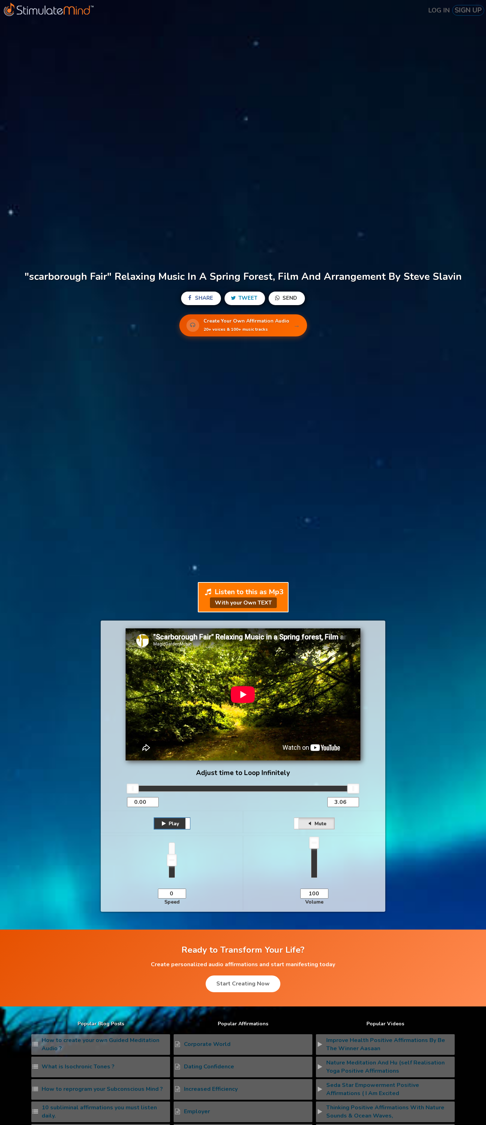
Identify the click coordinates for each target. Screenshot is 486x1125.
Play (173, 823)
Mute (319, 823)
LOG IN (439, 10)
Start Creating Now (243, 984)
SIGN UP (468, 10)
